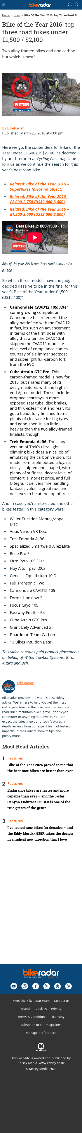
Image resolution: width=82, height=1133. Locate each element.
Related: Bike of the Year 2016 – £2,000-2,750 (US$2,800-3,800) (39, 199)
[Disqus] (41, 908)
